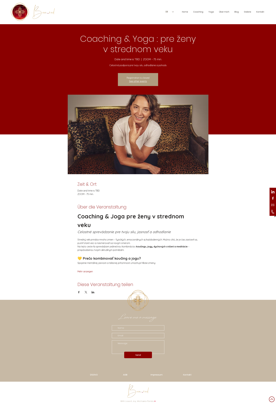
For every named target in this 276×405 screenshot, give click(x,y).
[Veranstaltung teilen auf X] (86, 292)
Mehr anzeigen (85, 271)
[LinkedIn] (273, 192)
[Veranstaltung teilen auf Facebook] (78, 292)
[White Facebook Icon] (273, 198)
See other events (138, 81)
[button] (247, 11)
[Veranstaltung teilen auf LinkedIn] (93, 292)
